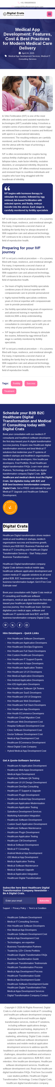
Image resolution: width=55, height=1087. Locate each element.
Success (31, 383)
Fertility (16, 383)
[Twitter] (12, 625)
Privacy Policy (19, 908)
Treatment (9, 391)
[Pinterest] (5, 625)
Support (6, 908)
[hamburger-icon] (49, 14)
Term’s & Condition (37, 908)
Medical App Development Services (24, 56)
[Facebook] (19, 625)
